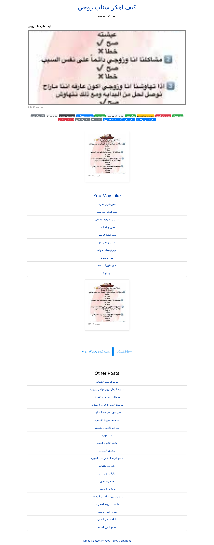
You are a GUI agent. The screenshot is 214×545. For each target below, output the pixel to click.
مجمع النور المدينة (107, 527)
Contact (96, 540)
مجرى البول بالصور (107, 511)
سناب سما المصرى (67, 116)
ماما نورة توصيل (107, 488)
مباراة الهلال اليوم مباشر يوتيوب (107, 389)
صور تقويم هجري (107, 204)
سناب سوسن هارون (85, 116)
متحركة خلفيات (107, 465)
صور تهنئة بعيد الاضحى (107, 219)
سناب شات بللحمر (163, 116)
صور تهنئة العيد (107, 227)
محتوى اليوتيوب (107, 450)
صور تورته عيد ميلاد (107, 211)
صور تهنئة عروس (107, 234)
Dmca (86, 540)
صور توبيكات (107, 257)
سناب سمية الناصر (66, 119)
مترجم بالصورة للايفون (107, 427)
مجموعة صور (107, 481)
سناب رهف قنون (82, 119)
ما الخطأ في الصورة (107, 519)
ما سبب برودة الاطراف (107, 504)
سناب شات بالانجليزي (112, 119)
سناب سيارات (128, 119)
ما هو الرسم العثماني (107, 381)
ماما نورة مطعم (107, 473)
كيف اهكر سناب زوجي (107, 7)
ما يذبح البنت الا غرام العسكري (107, 404)
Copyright (125, 540)
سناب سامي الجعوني (145, 116)
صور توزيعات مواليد (107, 250)
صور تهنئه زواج (107, 242)
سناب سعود (130, 116)
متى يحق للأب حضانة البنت (107, 412)
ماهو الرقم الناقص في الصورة (107, 458)
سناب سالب (100, 116)
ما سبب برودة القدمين (107, 419)
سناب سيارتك (52, 116)
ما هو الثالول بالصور (107, 442)
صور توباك (107, 273)
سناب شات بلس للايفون (145, 119)
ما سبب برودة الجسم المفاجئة (107, 496)
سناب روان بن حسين (115, 116)
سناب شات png (37, 116)
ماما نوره (107, 435)
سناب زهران (178, 116)
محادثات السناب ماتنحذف (107, 397)
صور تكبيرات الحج (107, 265)
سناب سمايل (96, 119)
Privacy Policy (109, 540)
